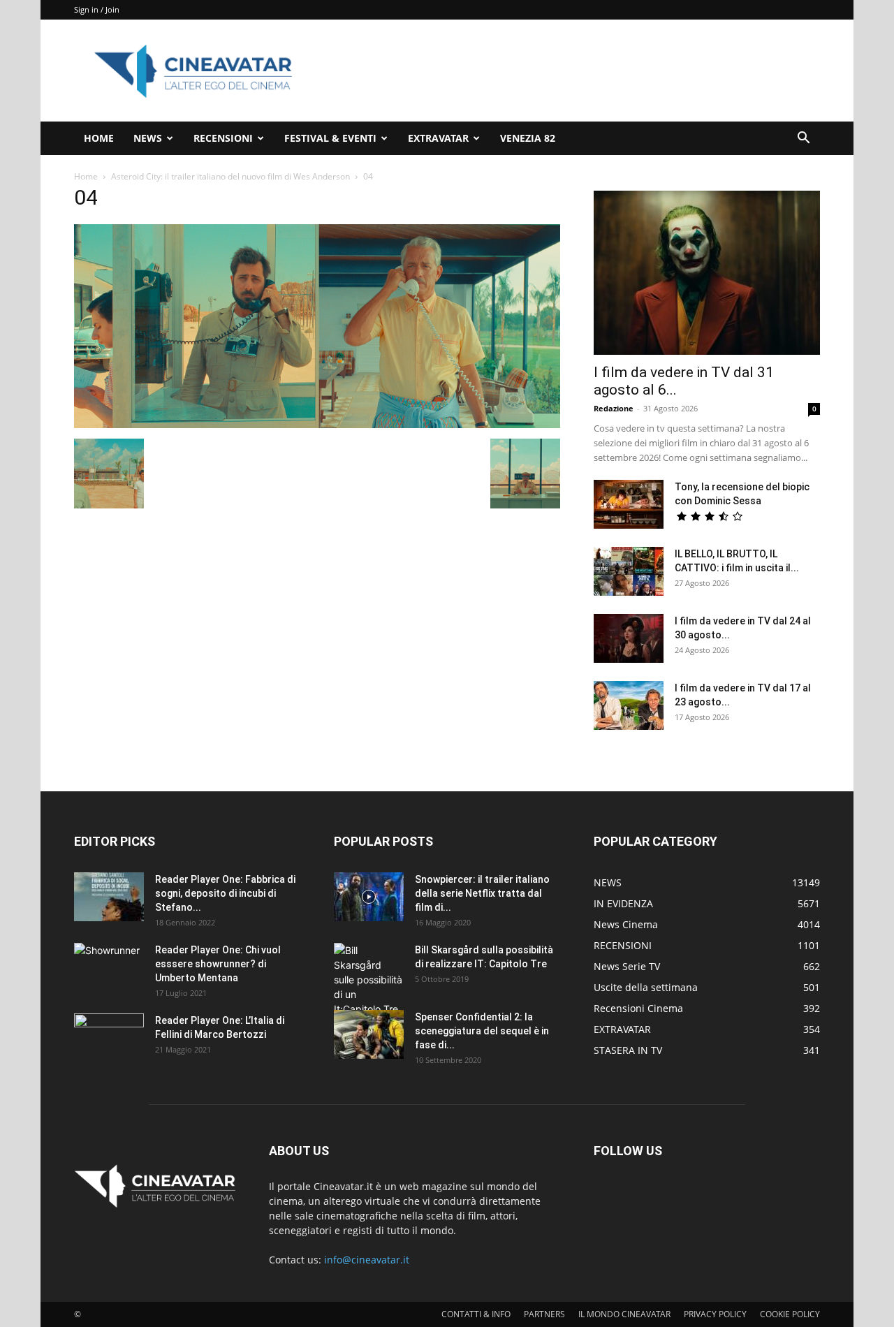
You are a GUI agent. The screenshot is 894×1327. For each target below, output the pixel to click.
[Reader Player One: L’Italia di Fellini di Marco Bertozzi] (109, 1037)
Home (86, 176)
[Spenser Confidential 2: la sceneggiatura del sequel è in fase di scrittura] (369, 1034)
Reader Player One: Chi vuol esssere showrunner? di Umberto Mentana (218, 963)
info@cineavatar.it (366, 1259)
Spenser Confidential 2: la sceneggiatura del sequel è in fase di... (482, 1030)
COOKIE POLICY (790, 1314)
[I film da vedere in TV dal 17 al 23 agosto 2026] (629, 705)
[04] (317, 424)
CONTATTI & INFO (476, 1314)
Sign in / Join (96, 9)
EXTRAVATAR (438, 138)
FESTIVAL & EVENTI (330, 138)
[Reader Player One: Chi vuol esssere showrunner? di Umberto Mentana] (109, 967)
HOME (99, 138)
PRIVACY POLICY (715, 1314)
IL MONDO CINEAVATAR (624, 1314)
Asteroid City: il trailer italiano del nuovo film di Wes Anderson (230, 176)
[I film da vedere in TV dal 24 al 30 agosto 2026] (629, 638)
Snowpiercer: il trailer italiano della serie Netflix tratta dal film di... (482, 893)
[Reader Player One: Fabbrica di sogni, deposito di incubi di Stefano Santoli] (109, 896)
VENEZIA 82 (527, 138)
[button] (803, 139)
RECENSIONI (223, 138)
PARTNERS (544, 1314)
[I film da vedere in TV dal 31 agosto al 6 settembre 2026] (707, 273)
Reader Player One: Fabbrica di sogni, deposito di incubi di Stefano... (225, 893)
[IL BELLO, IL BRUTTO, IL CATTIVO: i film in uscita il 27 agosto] (629, 571)
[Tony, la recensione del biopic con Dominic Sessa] (629, 504)
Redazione (613, 408)
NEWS (147, 138)
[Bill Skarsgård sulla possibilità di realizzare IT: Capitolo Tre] (369, 979)
